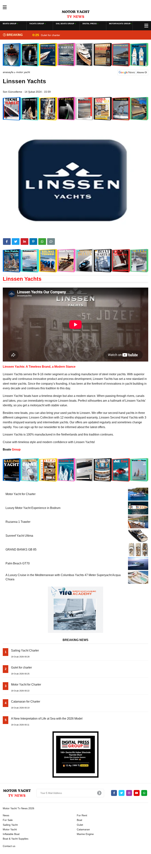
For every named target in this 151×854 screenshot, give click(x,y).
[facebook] (7, 241)
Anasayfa (8, 72)
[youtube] (137, 793)
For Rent (82, 815)
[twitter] (16, 241)
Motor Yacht (23, 72)
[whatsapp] (144, 793)
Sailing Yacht (10, 824)
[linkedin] (24, 241)
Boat (79, 819)
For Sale (8, 819)
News (6, 815)
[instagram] (129, 793)
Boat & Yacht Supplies (15, 838)
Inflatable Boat (11, 834)
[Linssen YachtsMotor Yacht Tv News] (76, 13)
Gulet (80, 824)
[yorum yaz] (51, 241)
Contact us (9, 846)
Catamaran (83, 829)
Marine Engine (85, 834)
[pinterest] (33, 241)
